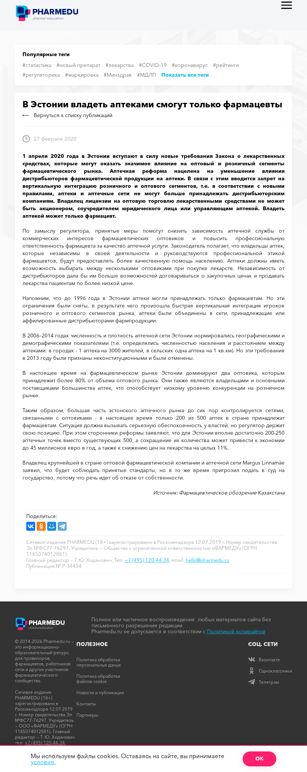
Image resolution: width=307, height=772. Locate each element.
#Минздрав (118, 74)
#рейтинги (226, 65)
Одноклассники (275, 671)
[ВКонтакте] (30, 526)
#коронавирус (190, 65)
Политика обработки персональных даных (98, 662)
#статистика (36, 65)
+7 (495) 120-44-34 (147, 560)
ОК (259, 758)
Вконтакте (269, 659)
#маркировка (81, 74)
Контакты (86, 704)
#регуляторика (41, 74)
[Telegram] (62, 526)
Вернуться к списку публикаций (73, 115)
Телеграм (269, 682)
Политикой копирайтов (236, 631)
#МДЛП (146, 74)
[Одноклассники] (41, 526)
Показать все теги (185, 74)
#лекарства (120, 65)
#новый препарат (78, 65)
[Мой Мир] (51, 526)
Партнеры (87, 715)
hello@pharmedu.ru (208, 560)
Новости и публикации (100, 692)
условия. (43, 762)
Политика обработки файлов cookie (98, 678)
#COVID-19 (153, 65)
